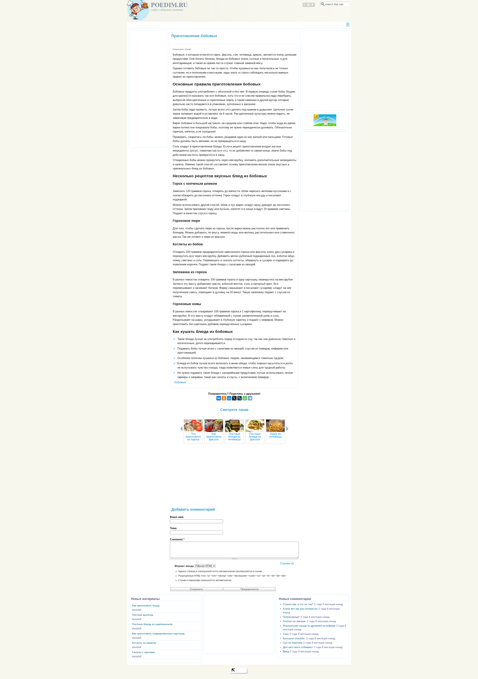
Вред (286, 651)
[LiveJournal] (239, 398)
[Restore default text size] (309, 6)
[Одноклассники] (224, 398)
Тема (173, 528)
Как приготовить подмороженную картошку (158, 633)
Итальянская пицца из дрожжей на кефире (309, 625)
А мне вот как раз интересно (300, 608)
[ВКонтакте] (218, 398)
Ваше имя (177, 517)
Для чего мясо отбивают (298, 647)
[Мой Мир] (229, 398)
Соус (286, 634)
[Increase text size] (313, 6)
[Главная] (138, 19)
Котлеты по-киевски (144, 642)
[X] (234, 398)
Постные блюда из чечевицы (234, 436)
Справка (285, 563)
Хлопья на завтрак (294, 621)
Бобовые (180, 382)
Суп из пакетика (292, 642)
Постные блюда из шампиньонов (152, 624)
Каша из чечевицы (275, 435)
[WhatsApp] (245, 398)
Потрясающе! (291, 617)
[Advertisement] (234, 477)
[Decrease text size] (304, 6)
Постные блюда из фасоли (255, 436)
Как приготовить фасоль (214, 436)
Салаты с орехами (143, 652)
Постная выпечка (142, 615)
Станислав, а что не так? (298, 604)
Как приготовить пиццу (146, 605)
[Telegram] (250, 398)
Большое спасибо (294, 638)
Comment (177, 539)
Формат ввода (185, 566)
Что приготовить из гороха (193, 436)
